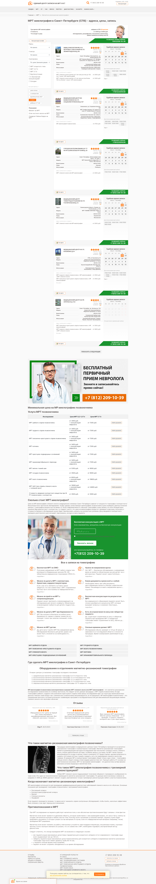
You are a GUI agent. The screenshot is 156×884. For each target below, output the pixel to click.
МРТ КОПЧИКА (85, 652)
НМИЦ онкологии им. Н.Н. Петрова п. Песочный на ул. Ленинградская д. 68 (74, 49)
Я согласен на (95, 536)
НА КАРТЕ (79, 9)
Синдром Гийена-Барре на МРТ (38, 117)
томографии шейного (35, 693)
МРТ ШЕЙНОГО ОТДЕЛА (38, 645)
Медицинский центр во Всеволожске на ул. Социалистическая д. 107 (74, 100)
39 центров (104, 29)
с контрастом (34, 93)
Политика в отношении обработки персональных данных (115, 865)
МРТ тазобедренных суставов (72, 860)
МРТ (37, 9)
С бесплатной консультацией (34, 78)
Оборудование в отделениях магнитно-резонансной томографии (78, 668)
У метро (32, 51)
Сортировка (33, 59)
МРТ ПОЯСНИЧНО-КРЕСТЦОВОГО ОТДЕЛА (45, 649)
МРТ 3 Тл (33, 71)
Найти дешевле (116, 422)
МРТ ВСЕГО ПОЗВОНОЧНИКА (91, 649)
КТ (41, 9)
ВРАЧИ (52, 9)
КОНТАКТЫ (32, 857)
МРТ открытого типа (37, 66)
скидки (32, 100)
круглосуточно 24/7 (36, 96)
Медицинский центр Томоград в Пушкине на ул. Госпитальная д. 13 (74, 201)
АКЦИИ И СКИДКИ (34, 860)
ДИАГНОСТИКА (69, 9)
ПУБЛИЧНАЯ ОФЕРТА (35, 862)
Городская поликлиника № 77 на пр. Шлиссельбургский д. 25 (75, 149)
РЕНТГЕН (59, 9)
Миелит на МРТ (34, 110)
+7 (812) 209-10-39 (97, 3)
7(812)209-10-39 (118, 41)
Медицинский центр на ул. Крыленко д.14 (74, 250)
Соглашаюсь (99, 874)
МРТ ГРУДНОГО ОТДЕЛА (89, 645)
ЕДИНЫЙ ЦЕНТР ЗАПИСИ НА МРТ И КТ (49, 3)
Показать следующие (90, 352)
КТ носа (63, 857)
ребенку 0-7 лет (35, 103)
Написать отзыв (78, 735)
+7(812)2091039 (119, 92)
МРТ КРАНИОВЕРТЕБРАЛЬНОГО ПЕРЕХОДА (96, 655)
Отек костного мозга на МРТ (39, 113)
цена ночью (33, 90)
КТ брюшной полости (69, 855)
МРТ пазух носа (66, 868)
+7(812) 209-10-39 (118, 294)
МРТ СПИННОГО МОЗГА (38, 652)
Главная (31, 15)
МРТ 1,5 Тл (34, 69)
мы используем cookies (58, 875)
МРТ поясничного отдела (70, 862)
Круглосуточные (36, 74)
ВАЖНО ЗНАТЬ (89, 9)
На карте (61, 91)
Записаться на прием (112, 858)
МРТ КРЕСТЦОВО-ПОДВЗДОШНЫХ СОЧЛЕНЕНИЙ (47, 655)
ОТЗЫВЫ (31, 855)
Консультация (122, 3)
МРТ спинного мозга (78, 690)
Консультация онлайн (38, 40)
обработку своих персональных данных (100, 536)
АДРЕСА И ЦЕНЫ (34, 858)
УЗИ (46, 9)
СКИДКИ (30, 9)
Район (31, 44)
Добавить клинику (111, 861)
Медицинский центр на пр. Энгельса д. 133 (74, 301)
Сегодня (33, 81)
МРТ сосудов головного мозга (73, 870)
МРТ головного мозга (69, 858)
